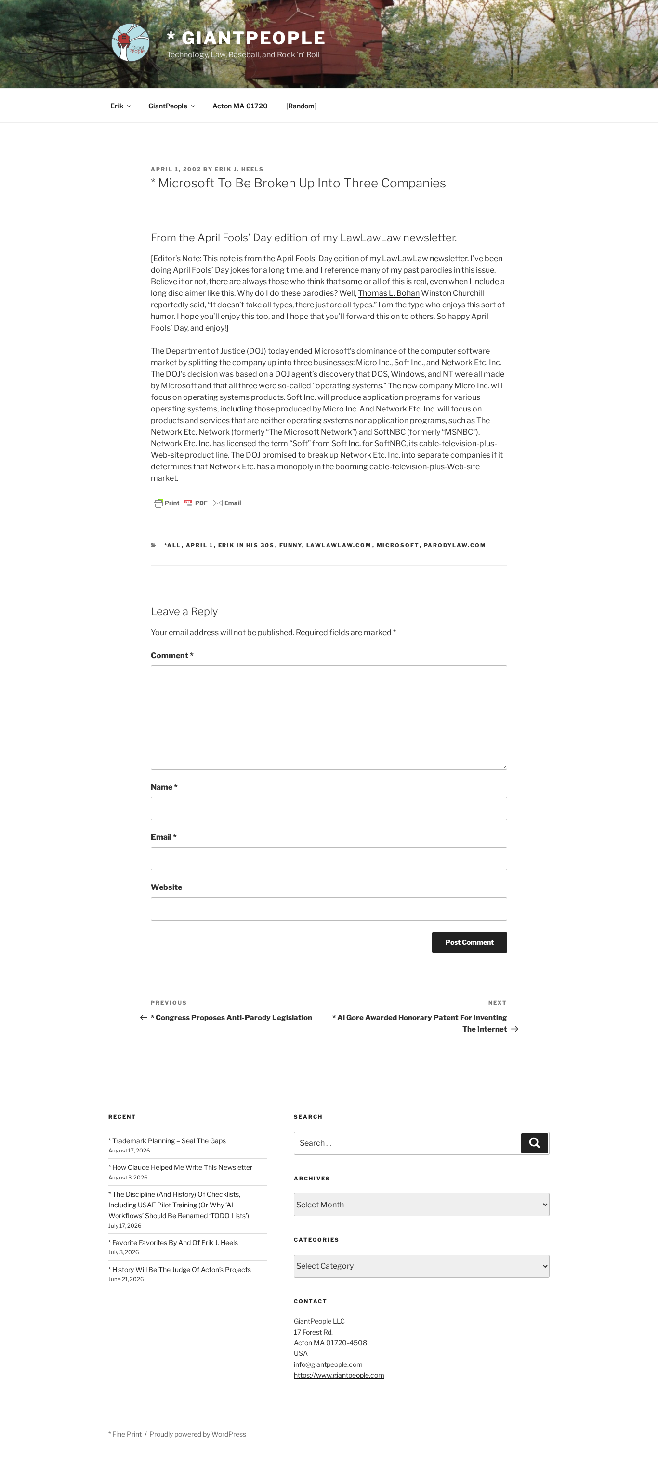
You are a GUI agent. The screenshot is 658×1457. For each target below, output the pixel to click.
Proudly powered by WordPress (197, 1434)
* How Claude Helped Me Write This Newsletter (180, 1167)
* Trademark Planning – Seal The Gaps (167, 1141)
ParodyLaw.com (455, 545)
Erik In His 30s (246, 545)
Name (164, 787)
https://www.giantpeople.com (339, 1375)
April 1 (200, 545)
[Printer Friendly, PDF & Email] (197, 502)
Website (166, 887)
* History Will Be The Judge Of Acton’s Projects (179, 1269)
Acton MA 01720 (240, 106)
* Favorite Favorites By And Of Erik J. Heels (173, 1242)
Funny (290, 545)
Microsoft (398, 545)
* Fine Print (125, 1434)
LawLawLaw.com (339, 545)
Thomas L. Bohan (389, 293)
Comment (172, 655)
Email (164, 837)
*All (173, 545)
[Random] (301, 106)
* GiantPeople (246, 38)
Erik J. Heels (239, 169)
